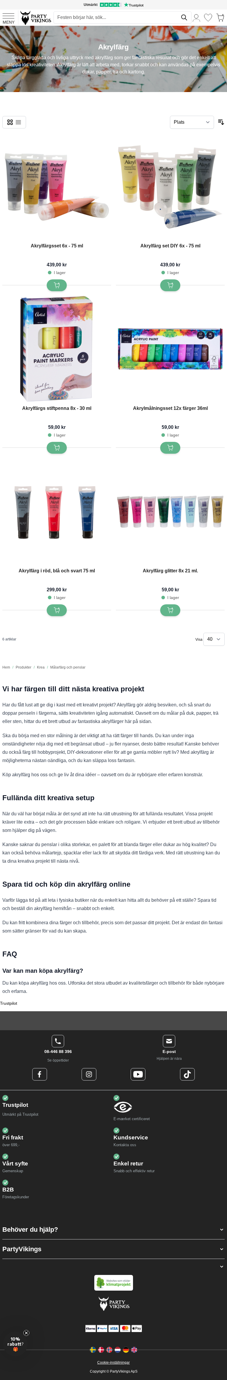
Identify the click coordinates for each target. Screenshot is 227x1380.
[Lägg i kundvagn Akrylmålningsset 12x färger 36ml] (170, 448)
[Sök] (184, 17)
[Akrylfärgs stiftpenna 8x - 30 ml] (57, 349)
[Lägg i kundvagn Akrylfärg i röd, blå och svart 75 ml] (57, 610)
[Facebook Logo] (39, 1074)
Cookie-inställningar (113, 1362)
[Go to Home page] (35, 17)
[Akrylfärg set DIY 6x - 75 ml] (170, 186)
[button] (113, 1229)
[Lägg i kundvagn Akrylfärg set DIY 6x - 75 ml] (170, 285)
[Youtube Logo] (138, 1074)
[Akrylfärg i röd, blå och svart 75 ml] (57, 511)
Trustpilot (8, 1003)
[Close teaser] (26, 1333)
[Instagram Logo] (89, 1074)
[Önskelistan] (208, 18)
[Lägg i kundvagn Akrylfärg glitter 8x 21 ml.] (170, 610)
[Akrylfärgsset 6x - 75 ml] (57, 186)
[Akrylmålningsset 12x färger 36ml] (170, 349)
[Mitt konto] (196, 18)
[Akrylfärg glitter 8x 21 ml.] (170, 511)
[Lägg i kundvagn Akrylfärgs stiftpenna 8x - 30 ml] (57, 448)
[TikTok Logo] (187, 1074)
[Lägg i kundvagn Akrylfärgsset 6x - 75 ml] (57, 285)
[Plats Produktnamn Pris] (192, 122)
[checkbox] (10, 122)
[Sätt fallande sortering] (221, 122)
